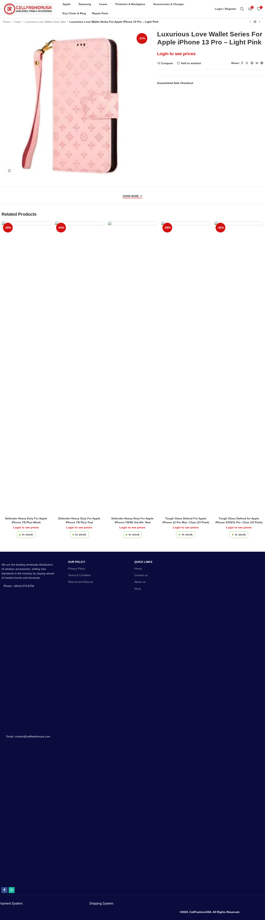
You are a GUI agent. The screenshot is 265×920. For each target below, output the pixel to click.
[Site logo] (28, 8)
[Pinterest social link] (252, 63)
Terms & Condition (79, 575)
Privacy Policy (76, 568)
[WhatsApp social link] (12, 890)
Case (17, 21)
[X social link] (247, 63)
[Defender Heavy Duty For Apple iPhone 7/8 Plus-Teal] (79, 368)
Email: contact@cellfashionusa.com (28, 736)
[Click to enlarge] (9, 171)
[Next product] (259, 22)
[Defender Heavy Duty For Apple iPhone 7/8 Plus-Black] (26, 368)
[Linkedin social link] (257, 63)
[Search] (242, 9)
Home (6, 21)
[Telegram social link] (261, 63)
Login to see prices (176, 53)
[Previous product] (250, 22)
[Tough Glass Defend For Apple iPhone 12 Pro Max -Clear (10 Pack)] (185, 368)
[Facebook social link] (242, 63)
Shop (137, 588)
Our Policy (76, 561)
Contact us (141, 575)
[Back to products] (255, 22)
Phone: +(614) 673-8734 (19, 586)
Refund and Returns (80, 581)
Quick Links (143, 561)
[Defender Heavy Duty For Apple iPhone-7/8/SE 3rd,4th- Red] (132, 368)
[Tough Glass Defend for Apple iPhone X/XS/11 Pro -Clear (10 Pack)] (238, 368)
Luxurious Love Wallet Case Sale (45, 21)
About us (139, 581)
